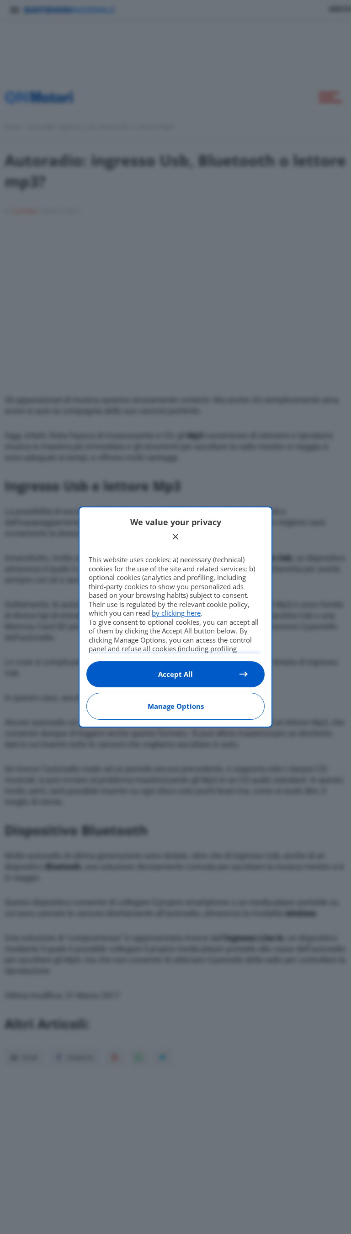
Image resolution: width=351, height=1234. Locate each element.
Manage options (176, 706)
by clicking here (176, 612)
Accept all (175, 674)
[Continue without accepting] (175, 536)
